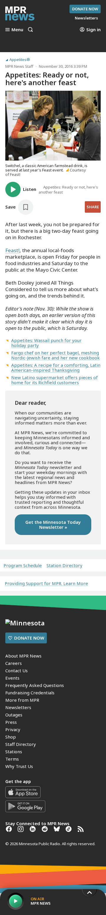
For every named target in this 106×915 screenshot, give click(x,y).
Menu (17, 29)
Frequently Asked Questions (34, 685)
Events (12, 678)
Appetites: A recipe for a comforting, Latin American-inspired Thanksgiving (55, 367)
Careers (13, 663)
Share (93, 206)
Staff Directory (20, 744)
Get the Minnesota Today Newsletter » (53, 524)
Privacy (12, 729)
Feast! (12, 250)
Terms (12, 759)
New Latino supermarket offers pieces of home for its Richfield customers (54, 379)
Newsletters (18, 707)
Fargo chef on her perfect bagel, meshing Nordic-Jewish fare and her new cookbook (55, 355)
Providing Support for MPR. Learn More (46, 583)
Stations (13, 751)
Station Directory (64, 565)
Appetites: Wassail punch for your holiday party (46, 342)
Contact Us (16, 670)
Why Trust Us (19, 766)
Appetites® (19, 59)
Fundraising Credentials (29, 693)
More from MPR (22, 700)
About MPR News (23, 656)
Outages (13, 715)
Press (11, 722)
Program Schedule (23, 565)
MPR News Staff (19, 66)
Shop (10, 737)
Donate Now (85, 8)
